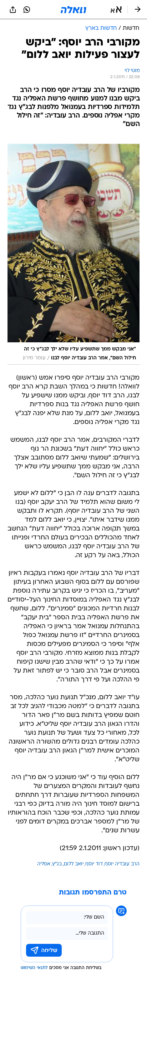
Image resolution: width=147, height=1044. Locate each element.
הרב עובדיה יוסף (122, 864)
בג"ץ (57, 864)
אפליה (43, 864)
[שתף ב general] (13, 9)
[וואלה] (73, 9)
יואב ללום (73, 864)
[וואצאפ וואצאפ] (26, 9)
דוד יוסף (94, 864)
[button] (116, 9)
